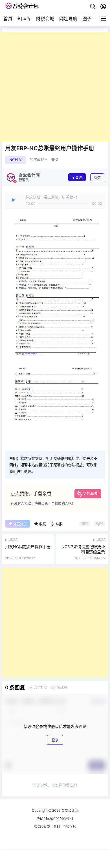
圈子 (86, 18)
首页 (7, 18)
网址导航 (68, 18)
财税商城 (45, 18)
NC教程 (15, 160)
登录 (55, 740)
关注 (78, 178)
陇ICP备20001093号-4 (55, 819)
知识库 (24, 18)
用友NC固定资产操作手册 (27, 546)
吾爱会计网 (69, 810)
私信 (97, 178)
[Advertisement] (55, 87)
